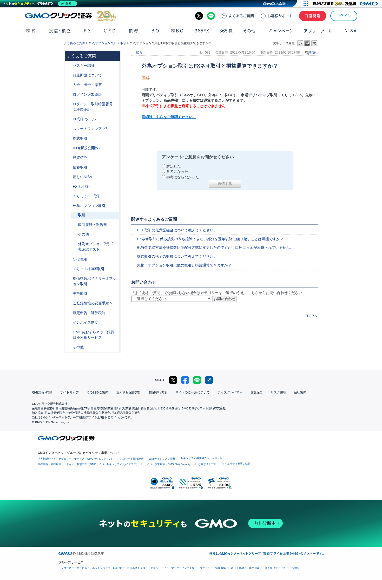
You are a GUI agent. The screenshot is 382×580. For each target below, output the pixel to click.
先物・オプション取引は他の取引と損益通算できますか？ (184, 265)
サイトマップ (69, 392)
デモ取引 (80, 293)
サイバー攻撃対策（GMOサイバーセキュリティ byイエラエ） (103, 464)
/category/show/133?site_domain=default (69, 278)
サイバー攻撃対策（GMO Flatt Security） (168, 464)
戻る (139, 52)
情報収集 (220, 567)
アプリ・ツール (318, 31)
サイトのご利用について (192, 392)
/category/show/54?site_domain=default (69, 104)
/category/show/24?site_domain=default (69, 186)
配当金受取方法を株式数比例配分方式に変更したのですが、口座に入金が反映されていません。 (215, 247)
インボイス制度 (85, 322)
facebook (185, 380)
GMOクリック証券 (70, 16)
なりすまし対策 (207, 464)
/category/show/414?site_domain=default (69, 65)
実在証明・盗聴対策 (49, 464)
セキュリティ (158, 567)
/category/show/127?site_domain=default (69, 313)
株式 (31, 30)
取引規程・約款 (42, 392)
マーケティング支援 (183, 567)
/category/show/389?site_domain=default (69, 167)
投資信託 (80, 157)
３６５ (226, 30)
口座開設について (87, 75)
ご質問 (241, 16)
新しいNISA (82, 177)
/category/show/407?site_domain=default (69, 269)
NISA (351, 30)
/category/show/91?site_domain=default (69, 75)
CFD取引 (80, 259)
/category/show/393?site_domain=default (69, 177)
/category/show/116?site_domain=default (69, 157)
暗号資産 (254, 567)
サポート (280, 16)
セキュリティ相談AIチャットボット (201, 458)
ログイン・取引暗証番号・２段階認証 (94, 107)
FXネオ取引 (82, 186)
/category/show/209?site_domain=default (69, 293)
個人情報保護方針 (128, 392)
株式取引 (80, 138)
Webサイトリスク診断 (162, 458)
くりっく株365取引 (88, 269)
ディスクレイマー (230, 392)
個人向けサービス (275, 567)
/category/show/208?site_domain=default (69, 129)
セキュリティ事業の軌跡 (236, 463)
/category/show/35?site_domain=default (69, 196)
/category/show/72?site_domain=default (69, 138)
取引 (123, 43)
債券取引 (80, 167)
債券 (134, 30)
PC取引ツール (84, 119)
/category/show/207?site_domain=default (69, 119)
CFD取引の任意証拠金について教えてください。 (177, 230)
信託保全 (256, 392)
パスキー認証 (84, 65)
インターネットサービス (72, 567)
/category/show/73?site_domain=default (69, 148)
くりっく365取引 (87, 196)
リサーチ (205, 567)
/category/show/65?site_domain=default (69, 205)
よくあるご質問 (74, 43)
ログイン (344, 16)
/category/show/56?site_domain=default (69, 303)
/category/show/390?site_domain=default (69, 322)
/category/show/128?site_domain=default (69, 332)
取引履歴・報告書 (92, 225)
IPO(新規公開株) (86, 148)
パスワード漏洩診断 (131, 458)
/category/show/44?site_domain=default (69, 347)
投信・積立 (60, 30)
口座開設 (313, 16)
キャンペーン (281, 30)
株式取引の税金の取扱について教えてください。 (177, 256)
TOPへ (312, 316)
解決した (173, 166)
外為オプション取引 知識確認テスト (96, 246)
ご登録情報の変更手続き (93, 303)
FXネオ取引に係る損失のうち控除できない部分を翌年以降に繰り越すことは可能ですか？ (210, 239)
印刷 (313, 52)
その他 (83, 234)
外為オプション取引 (103, 43)
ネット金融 (237, 567)
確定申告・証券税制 (89, 313)
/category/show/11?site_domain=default (69, 259)
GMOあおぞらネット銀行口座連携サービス (93, 335)
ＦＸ (87, 30)
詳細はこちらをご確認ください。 (169, 117)
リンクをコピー (209, 380)
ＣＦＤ (109, 30)
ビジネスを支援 (136, 567)
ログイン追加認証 (87, 94)
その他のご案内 (97, 392)
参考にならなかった (182, 177)
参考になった (177, 172)
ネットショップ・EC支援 (107, 567)
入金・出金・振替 (87, 85)
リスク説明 (278, 392)
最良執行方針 (158, 392)
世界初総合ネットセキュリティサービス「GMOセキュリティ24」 (76, 458)
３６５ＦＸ (201, 30)
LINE (211, 16)
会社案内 (300, 392)
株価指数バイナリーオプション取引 (94, 281)
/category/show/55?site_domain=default (69, 85)
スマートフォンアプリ (91, 129)
